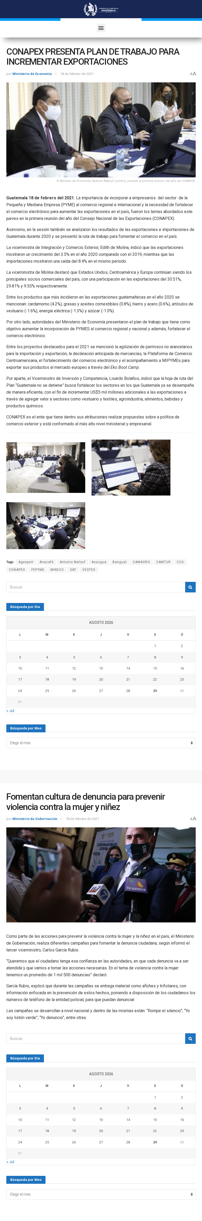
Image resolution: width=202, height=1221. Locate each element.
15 (155, 668)
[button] (101, 27)
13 (101, 668)
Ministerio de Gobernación (34, 819)
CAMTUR (163, 562)
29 (155, 691)
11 (47, 668)
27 (101, 691)
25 (47, 691)
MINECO (57, 570)
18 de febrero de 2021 (77, 74)
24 (20, 691)
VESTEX (88, 570)
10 (20, 668)
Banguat (120, 562)
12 (74, 668)
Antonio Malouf (72, 562)
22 (155, 679)
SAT (73, 570)
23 (182, 679)
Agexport (25, 562)
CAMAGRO (141, 562)
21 (128, 679)
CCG (180, 562)
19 (74, 679)
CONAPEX (17, 570)
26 (74, 691)
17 (20, 679)
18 (47, 679)
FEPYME (37, 570)
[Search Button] (190, 587)
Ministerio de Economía (32, 74)
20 (101, 679)
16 (182, 668)
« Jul (10, 711)
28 (128, 691)
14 (128, 668)
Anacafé (46, 562)
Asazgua (99, 562)
